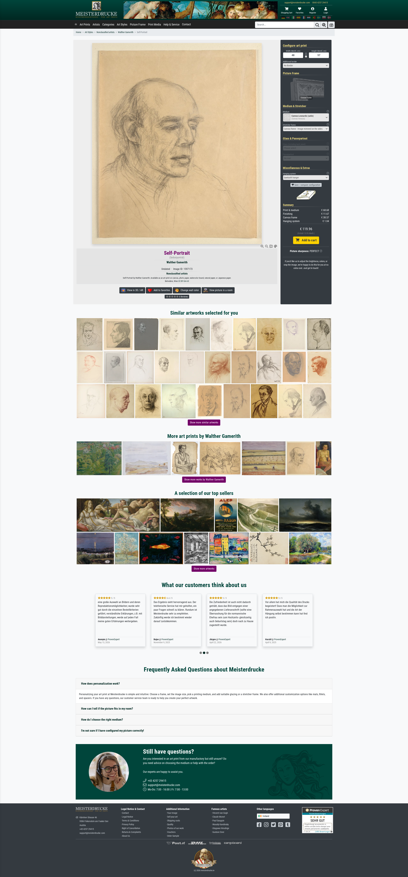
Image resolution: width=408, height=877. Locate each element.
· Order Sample (172, 836)
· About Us (125, 836)
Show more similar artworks (204, 422)
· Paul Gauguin (217, 820)
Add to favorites (161, 290)
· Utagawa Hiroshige (220, 828)
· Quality (169, 824)
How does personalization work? (100, 683)
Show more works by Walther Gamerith (204, 479)
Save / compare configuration (307, 185)
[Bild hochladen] (331, 25)
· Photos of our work (175, 828)
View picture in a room (220, 290)
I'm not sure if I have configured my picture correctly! (112, 730)
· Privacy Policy (127, 824)
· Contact (125, 813)
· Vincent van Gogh (219, 813)
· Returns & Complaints (131, 832)
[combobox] (306, 65)
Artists (96, 24)
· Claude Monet (218, 816)
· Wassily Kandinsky (220, 824)
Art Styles (122, 24)
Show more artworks (204, 568)
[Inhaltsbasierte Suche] (324, 25)
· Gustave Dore (217, 832)
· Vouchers (170, 832)
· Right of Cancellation (130, 828)
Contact (186, 24)
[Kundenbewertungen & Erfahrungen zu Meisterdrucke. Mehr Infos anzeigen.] (317, 819)
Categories (108, 24)
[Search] (317, 25)
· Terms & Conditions (130, 820)
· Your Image (171, 813)
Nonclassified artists (105, 32)
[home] (75, 25)
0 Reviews (183, 296)
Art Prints (85, 24)
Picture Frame (138, 24)
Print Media (154, 24)
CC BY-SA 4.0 (183, 281)
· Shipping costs (173, 820)
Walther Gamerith (125, 32)
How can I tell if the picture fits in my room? (107, 708)
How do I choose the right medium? (102, 719)
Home (78, 32)
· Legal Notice (127, 816)
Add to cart (308, 240)
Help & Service (171, 24)
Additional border (290, 61)
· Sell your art (172, 816)
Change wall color (189, 290)
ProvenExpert (113, 639)
